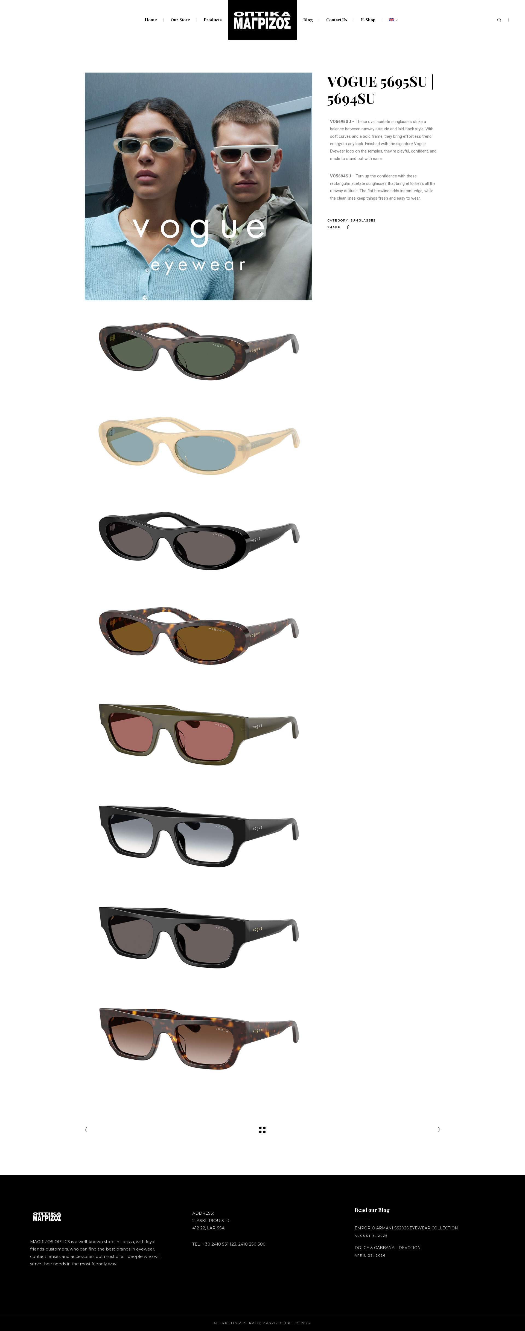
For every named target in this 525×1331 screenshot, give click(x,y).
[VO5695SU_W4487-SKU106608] (198, 540)
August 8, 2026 (371, 1236)
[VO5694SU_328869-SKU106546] (198, 733)
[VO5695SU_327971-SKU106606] (198, 350)
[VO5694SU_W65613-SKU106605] (198, 1037)
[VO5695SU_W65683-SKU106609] (198, 635)
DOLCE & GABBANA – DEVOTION (388, 1247)
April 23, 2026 (370, 1255)
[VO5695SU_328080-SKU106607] (198, 445)
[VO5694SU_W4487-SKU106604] (198, 936)
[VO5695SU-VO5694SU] (198, 186)
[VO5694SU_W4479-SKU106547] (198, 834)
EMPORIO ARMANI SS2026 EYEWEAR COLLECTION (406, 1228)
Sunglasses (363, 220)
